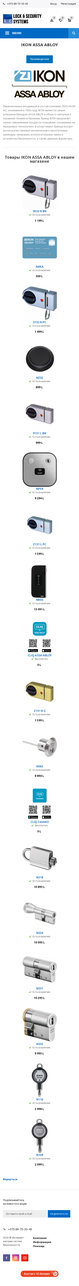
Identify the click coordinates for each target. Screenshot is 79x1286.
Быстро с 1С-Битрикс (37, 1274)
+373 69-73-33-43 (17, 3)
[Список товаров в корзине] (72, 22)
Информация (42, 1242)
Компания (40, 1238)
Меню (16, 33)
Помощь (39, 1246)
